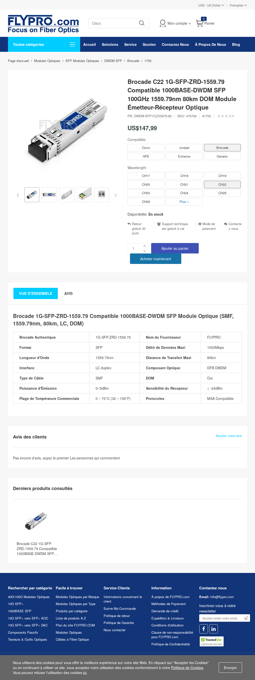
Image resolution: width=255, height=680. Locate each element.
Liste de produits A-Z (71, 618)
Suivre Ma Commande (120, 608)
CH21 (184, 184)
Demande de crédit (165, 611)
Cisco (146, 147)
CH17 (146, 175)
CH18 (184, 175)
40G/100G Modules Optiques (29, 596)
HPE (146, 156)
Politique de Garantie (119, 622)
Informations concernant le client (123, 599)
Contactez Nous (175, 44)
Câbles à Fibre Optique (72, 639)
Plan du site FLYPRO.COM (75, 625)
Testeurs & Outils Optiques (27, 639)
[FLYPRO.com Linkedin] (213, 628)
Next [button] (115, 195)
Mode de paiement (209, 226)
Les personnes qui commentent (95, 457)
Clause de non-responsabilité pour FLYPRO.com (172, 634)
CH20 (146, 184)
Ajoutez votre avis (229, 435)
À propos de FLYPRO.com (170, 596)
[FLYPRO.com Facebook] (203, 628)
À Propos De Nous (210, 44)
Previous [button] (19, 195)
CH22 (222, 184)
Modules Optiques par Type (75, 603)
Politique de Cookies (187, 667)
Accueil (89, 44)
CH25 (222, 192)
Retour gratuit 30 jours (138, 228)
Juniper (184, 147)
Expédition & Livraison (167, 618)
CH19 (222, 175)
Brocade (222, 147)
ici (84, 672)
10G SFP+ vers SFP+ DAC (28, 625)
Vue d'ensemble (35, 293)
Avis (68, 293)
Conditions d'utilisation (167, 625)
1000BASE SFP (19, 611)
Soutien (149, 44)
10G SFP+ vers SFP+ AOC (28, 618)
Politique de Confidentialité (170, 644)
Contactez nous (235, 226)
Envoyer (230, 667)
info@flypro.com (222, 596)
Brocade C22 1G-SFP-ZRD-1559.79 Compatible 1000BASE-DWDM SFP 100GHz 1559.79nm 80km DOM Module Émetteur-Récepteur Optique (37, 548)
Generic (222, 156)
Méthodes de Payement (168, 603)
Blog (236, 44)
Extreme (184, 156)
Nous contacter (115, 629)
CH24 (184, 192)
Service (130, 44)
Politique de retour (117, 615)
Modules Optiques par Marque (77, 596)
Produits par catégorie (71, 611)
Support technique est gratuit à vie (175, 226)
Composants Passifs (23, 632)
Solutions (110, 44)
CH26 (146, 201)
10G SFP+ (15, 603)
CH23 (146, 192)
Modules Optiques (69, 632)
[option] (32, 195)
